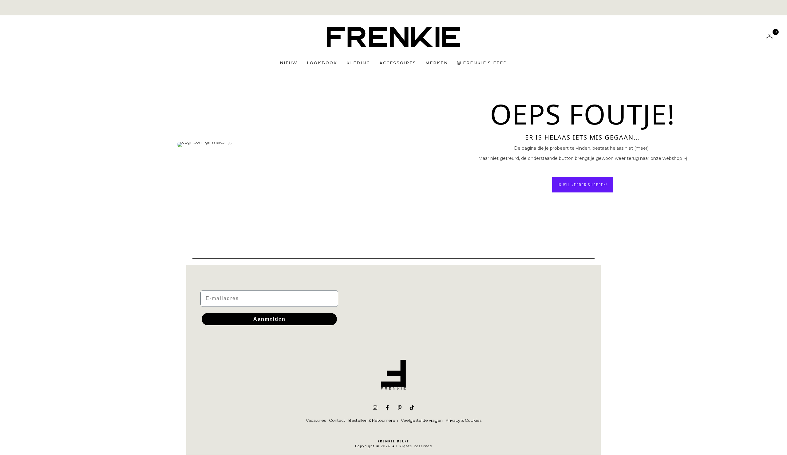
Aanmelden (269, 319)
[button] (582, 184)
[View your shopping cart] (769, 36)
